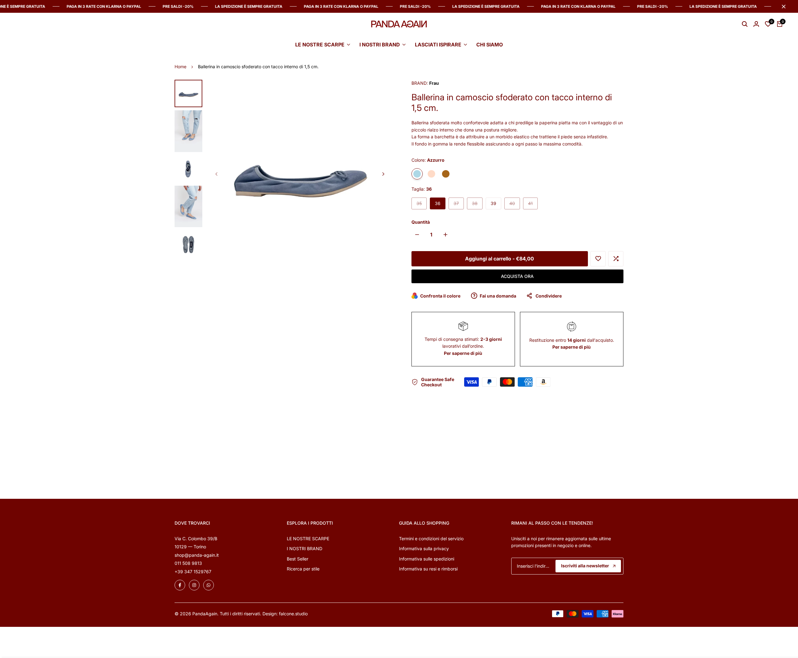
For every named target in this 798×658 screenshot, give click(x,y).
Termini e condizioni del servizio (431, 538)
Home (180, 66)
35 (421, 204)
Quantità (420, 222)
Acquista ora (517, 276)
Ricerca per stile (303, 568)
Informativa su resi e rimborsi (428, 568)
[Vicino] (782, 6)
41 (533, 204)
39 (493, 203)
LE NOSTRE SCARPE (308, 538)
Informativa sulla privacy (424, 548)
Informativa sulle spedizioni (426, 558)
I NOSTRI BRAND (304, 548)
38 (477, 204)
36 (437, 203)
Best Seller (297, 558)
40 (514, 204)
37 (458, 204)
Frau (434, 83)
